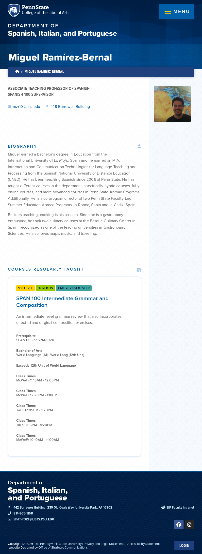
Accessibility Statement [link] (143, 543)
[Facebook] (179, 524)
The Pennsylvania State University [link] (58, 543)
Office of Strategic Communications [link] (63, 547)
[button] (177, 11)
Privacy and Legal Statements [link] (104, 543)
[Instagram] (189, 524)
